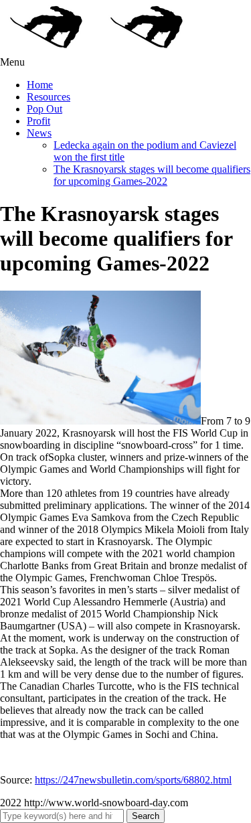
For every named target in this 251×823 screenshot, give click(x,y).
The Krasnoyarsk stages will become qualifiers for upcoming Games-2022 (152, 175)
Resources (48, 96)
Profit (38, 121)
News (39, 133)
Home (40, 84)
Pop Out (44, 109)
